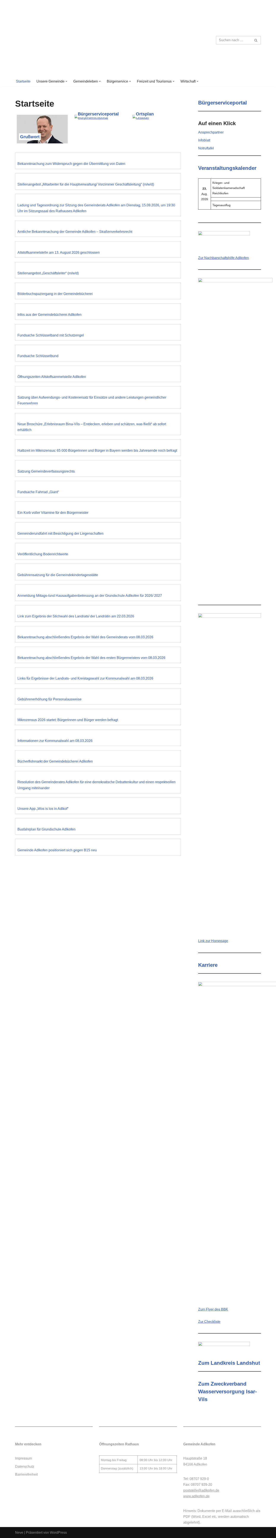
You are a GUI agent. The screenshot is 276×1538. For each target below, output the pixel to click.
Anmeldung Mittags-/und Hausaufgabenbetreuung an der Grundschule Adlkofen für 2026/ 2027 (89, 595)
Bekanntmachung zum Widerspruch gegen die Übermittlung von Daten (71, 164)
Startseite (23, 81)
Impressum (23, 1458)
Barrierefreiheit (26, 1474)
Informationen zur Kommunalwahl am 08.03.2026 (55, 741)
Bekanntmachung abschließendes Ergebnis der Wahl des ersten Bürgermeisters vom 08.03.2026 (91, 658)
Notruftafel (206, 148)
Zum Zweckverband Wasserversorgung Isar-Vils (227, 1391)
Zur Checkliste (209, 1321)
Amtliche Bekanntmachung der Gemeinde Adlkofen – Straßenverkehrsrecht (74, 231)
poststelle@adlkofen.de (201, 1490)
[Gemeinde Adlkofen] (53, 40)
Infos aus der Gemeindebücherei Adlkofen (49, 314)
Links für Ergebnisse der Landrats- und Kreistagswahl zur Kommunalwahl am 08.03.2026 (85, 678)
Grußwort (30, 136)
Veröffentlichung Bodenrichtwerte (42, 554)
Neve (19, 1532)
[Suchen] (256, 40)
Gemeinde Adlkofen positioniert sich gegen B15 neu (57, 850)
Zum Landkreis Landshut (229, 1363)
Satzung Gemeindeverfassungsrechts (46, 471)
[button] (66, 81)
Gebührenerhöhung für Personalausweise (49, 699)
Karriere (208, 965)
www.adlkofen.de (196, 1496)
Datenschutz (24, 1466)
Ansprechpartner (211, 132)
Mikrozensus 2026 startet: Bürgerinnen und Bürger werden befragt (67, 720)
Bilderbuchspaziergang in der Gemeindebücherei (55, 294)
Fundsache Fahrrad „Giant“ (38, 492)
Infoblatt (204, 140)
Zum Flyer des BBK (213, 1309)
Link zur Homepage (213, 941)
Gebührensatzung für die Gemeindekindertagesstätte (57, 575)
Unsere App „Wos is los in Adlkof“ (42, 808)
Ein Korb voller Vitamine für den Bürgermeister (52, 512)
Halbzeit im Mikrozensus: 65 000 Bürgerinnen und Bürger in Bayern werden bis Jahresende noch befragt (97, 450)
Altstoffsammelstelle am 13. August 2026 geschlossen (58, 252)
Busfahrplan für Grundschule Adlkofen (46, 829)
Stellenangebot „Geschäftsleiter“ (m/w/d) (48, 273)
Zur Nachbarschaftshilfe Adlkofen (223, 258)
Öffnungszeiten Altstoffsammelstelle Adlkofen (51, 377)
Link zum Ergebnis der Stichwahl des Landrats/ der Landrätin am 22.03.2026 (75, 616)
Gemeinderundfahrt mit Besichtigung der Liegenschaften (60, 533)
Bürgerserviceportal (98, 114)
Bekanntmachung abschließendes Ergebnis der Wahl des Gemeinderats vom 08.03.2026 (85, 637)
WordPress (58, 1532)
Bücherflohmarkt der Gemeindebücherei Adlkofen (55, 761)
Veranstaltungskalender (227, 168)
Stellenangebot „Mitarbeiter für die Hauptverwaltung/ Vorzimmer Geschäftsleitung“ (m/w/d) (85, 184)
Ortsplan (145, 114)
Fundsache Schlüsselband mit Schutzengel (50, 335)
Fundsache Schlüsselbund (37, 356)
